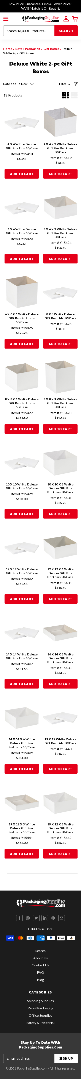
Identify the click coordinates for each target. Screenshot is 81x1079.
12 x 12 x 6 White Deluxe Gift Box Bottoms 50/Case (60, 573)
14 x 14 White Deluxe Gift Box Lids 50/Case (22, 656)
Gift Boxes (51, 49)
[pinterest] (53, 918)
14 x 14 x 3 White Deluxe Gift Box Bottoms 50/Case (60, 658)
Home (7, 49)
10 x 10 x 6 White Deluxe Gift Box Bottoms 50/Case (60, 488)
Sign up (66, 1058)
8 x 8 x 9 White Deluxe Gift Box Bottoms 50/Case (60, 403)
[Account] (66, 18)
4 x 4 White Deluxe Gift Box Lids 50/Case (22, 146)
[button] (5, 18)
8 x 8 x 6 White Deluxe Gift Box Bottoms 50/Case (22, 403)
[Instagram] (28, 918)
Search (66, 31)
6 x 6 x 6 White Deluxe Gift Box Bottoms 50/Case (22, 318)
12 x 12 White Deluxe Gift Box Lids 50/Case (22, 571)
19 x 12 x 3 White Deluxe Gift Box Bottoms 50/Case (22, 828)
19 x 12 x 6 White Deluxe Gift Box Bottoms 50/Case (60, 828)
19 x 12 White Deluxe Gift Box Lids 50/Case (60, 741)
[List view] (74, 95)
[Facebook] (19, 918)
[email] (61, 918)
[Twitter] (36, 918)
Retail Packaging (27, 49)
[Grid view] (65, 95)
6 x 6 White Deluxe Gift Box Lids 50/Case (22, 231)
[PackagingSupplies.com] (40, 18)
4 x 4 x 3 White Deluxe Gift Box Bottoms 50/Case (60, 148)
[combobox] (29, 30)
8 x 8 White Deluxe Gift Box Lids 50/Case (60, 316)
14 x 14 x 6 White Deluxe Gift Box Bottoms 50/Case (22, 743)
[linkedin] (44, 918)
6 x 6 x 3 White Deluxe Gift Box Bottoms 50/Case (60, 233)
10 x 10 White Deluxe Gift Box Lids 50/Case (22, 486)
